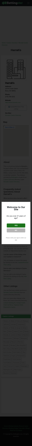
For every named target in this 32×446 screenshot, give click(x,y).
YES (16, 225)
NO (16, 230)
